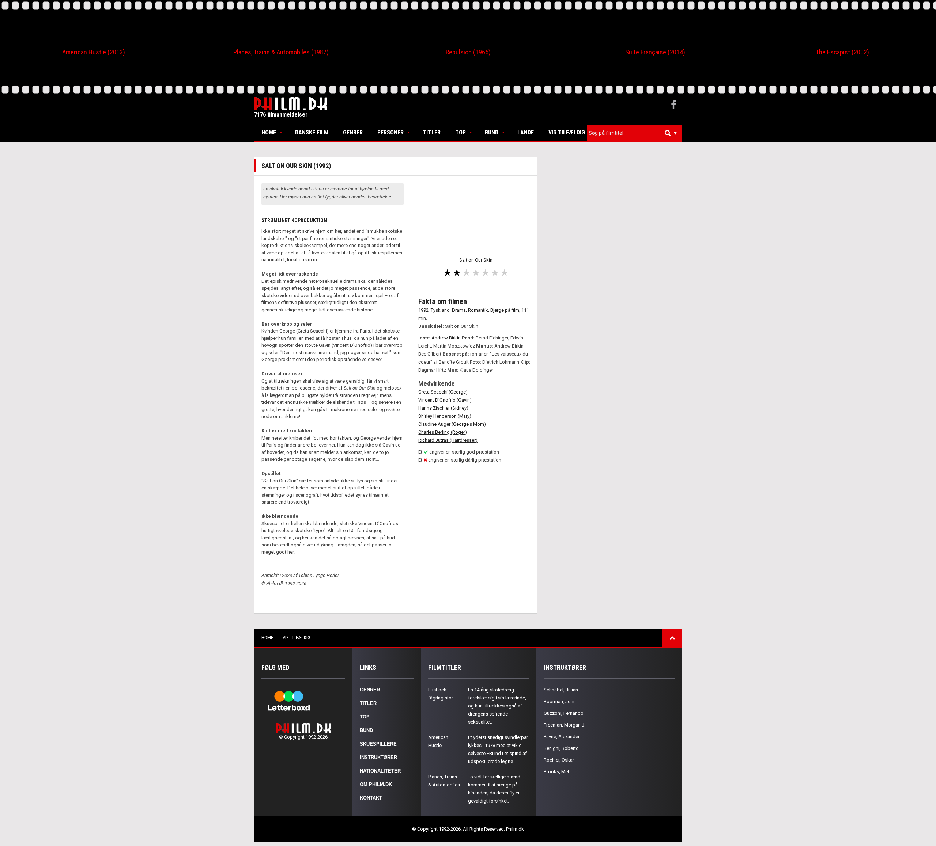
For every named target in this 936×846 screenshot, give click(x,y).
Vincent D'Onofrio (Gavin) (445, 400)
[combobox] (634, 133)
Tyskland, (441, 310)
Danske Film (311, 132)
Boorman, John (560, 701)
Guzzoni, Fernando (564, 713)
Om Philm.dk (376, 784)
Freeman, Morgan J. (564, 725)
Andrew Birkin (446, 338)
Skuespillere (378, 744)
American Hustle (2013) (93, 52)
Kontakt (371, 798)
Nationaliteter (380, 771)
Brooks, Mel (556, 771)
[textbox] (636, 133)
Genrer (353, 132)
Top (460, 132)
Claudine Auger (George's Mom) (452, 424)
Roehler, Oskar (559, 760)
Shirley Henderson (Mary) (444, 416)
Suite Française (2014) (655, 52)
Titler (432, 132)
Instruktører (378, 757)
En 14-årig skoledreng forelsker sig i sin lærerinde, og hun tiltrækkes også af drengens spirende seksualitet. (497, 706)
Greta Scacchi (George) (443, 392)
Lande (525, 132)
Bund (491, 132)
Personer (390, 132)
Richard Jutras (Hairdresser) (448, 440)
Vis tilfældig (566, 132)
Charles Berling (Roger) (442, 432)
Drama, (459, 310)
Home (268, 132)
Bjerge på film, (505, 310)
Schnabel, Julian (561, 690)
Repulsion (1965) (468, 52)
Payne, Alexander (562, 736)
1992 (423, 310)
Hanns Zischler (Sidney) (443, 408)
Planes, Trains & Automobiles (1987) (281, 52)
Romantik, (478, 310)
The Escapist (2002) (842, 52)
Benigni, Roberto (561, 748)
